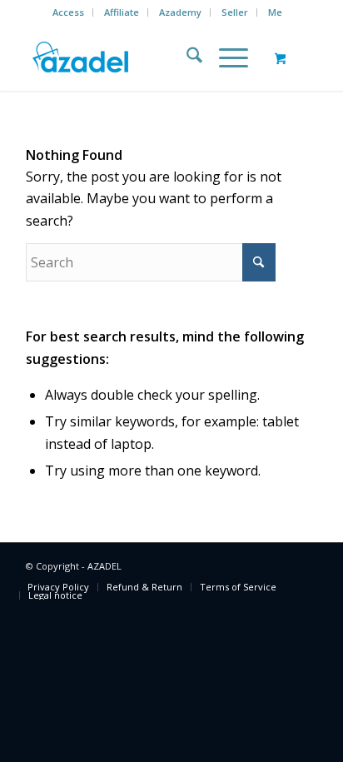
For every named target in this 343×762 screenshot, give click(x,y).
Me (275, 12)
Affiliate (121, 12)
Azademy (180, 12)
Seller (234, 12)
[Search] (186, 57)
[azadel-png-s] (142, 57)
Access (68, 12)
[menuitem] (68, 12)
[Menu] (225, 57)
